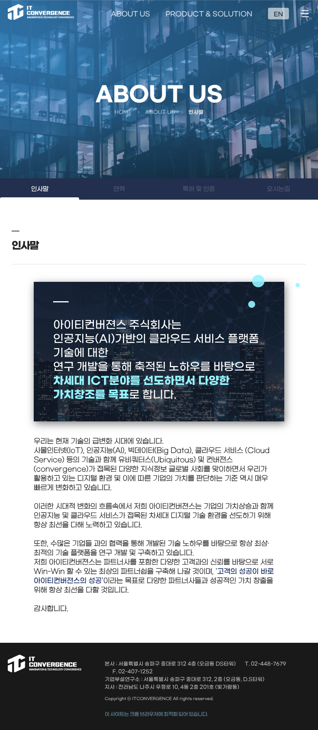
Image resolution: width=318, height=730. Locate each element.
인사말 (39, 189)
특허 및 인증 (199, 189)
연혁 (119, 189)
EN (278, 14)
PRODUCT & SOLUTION (209, 14)
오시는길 (278, 189)
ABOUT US (130, 14)
